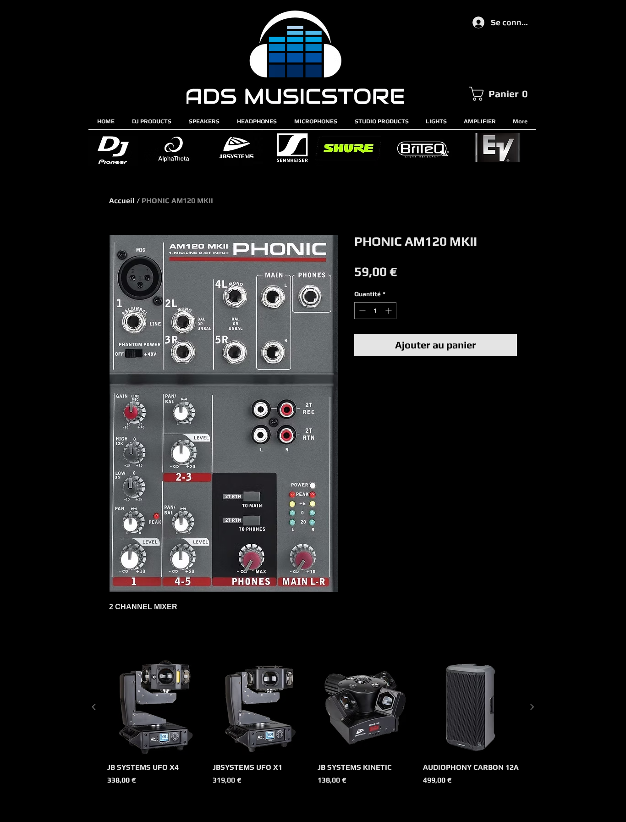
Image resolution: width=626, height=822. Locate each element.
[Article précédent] (93, 706)
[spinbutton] (375, 311)
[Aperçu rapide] (155, 707)
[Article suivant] (532, 706)
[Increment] (389, 311)
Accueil (122, 200)
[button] (502, 94)
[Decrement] (361, 311)
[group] (313, 727)
